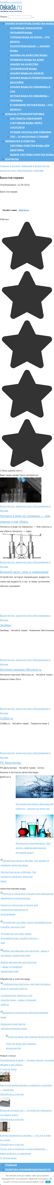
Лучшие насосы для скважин (30, 132)
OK (48, 1182)
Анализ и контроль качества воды (29, 23)
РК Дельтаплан (10, 762)
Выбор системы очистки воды (32, 154)
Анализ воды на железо (27, 73)
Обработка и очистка (20, 141)
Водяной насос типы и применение (24, 572)
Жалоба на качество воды (28, 55)
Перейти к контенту (11, 2)
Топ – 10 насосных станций (29, 136)
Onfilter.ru (6, 718)
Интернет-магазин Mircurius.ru (20, 669)
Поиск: (4, 16)
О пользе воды (8, 1069)
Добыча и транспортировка (24, 114)
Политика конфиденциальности (28, 1169)
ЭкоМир (5, 625)
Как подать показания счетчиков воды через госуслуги (26, 123)
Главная (4, 166)
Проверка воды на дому (27, 59)
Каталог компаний (22, 166)
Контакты (12, 159)
